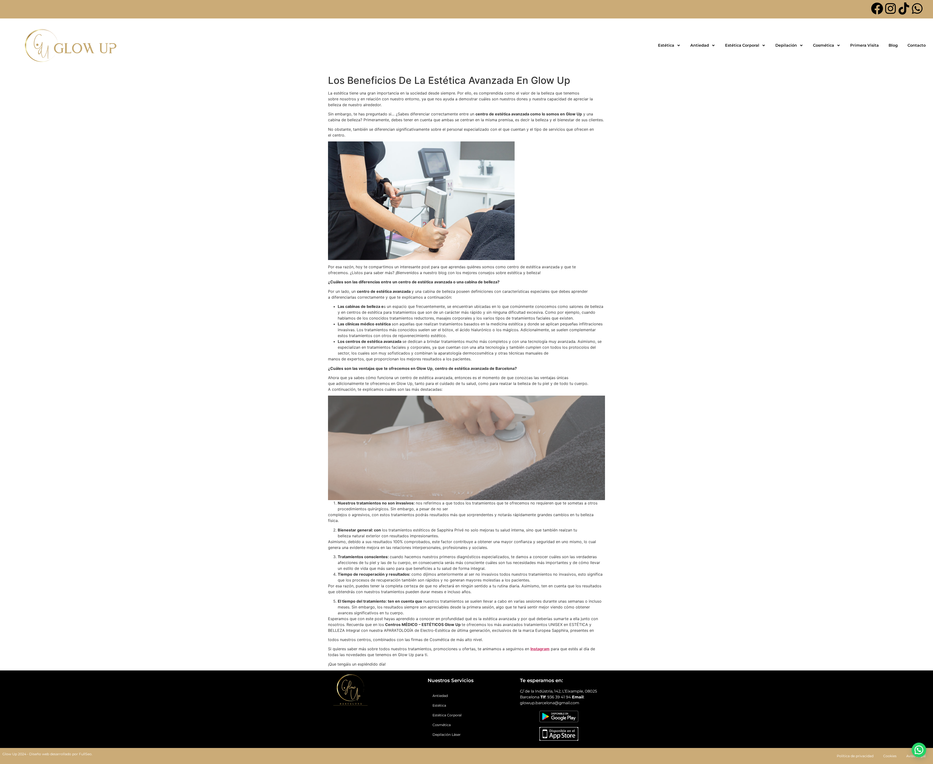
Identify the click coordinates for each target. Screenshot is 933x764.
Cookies (890, 756)
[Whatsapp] (917, 8)
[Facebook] (877, 8)
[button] (919, 750)
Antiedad (699, 45)
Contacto (916, 45)
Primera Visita (864, 45)
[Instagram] (890, 8)
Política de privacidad (855, 756)
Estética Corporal (742, 45)
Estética (666, 45)
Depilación (786, 45)
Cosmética (823, 45)
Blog (893, 45)
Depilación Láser (446, 734)
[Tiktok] (904, 8)
